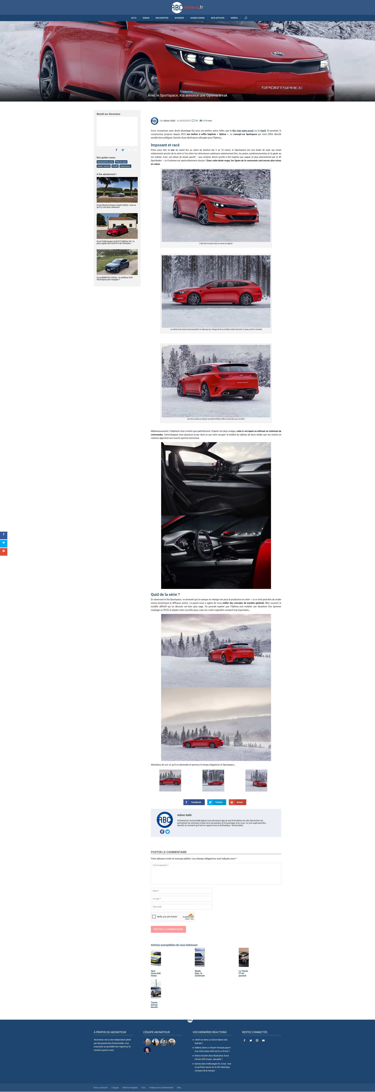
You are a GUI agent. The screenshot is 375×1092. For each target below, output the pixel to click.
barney (198, 1064)
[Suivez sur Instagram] (129, 150)
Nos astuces (217, 18)
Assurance (125, 166)
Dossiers (179, 18)
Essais (146, 18)
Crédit (115, 166)
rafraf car (199, 1040)
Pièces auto (121, 162)
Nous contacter (101, 1088)
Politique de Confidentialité (161, 1088)
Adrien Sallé (169, 120)
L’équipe (115, 1088)
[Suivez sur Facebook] (116, 150)
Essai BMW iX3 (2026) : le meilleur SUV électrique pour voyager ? (115, 278)
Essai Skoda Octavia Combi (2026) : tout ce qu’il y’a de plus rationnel (116, 206)
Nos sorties (162, 18)
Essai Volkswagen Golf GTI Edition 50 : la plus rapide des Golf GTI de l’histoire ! (115, 242)
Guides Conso (197, 18)
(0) (196, 120)
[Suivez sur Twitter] (122, 150)
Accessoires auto (105, 162)
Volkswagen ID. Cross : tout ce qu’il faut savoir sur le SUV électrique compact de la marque (213, 1067)
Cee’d (263, 130)
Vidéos (234, 18)
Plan (179, 1088)
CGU (143, 1088)
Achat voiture (103, 166)
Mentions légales (130, 1088)
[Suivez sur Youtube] (135, 150)
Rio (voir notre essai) (243, 130)
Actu (133, 18)
